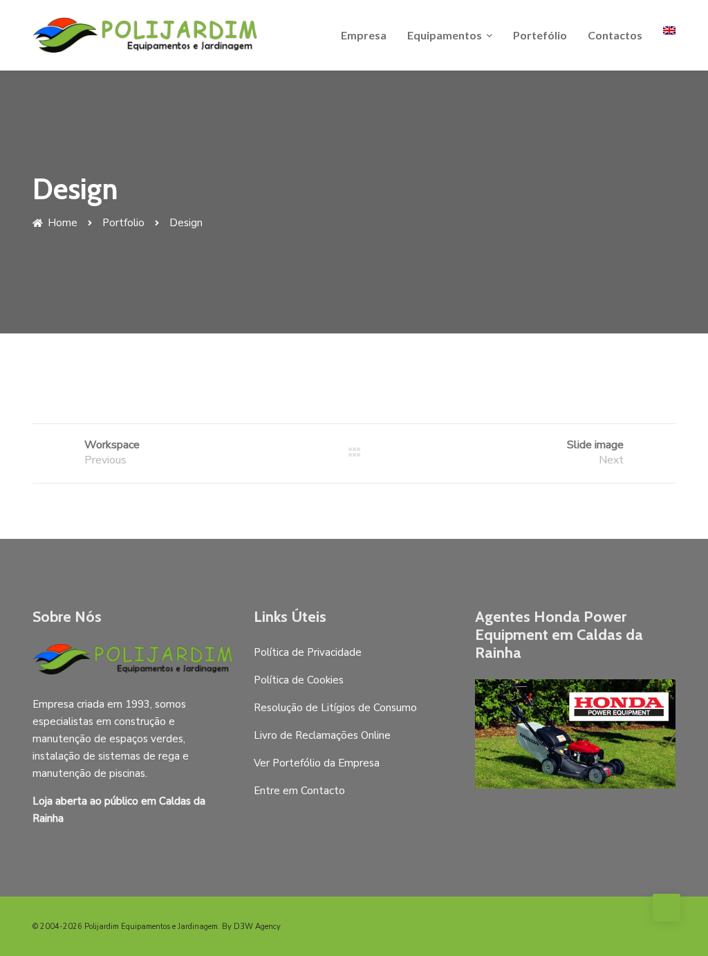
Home (61, 223)
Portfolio (123, 223)
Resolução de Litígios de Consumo (335, 708)
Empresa (363, 35)
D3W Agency (257, 926)
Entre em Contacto (299, 791)
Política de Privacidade (308, 652)
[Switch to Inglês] (669, 30)
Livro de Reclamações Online (322, 735)
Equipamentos (444, 35)
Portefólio (540, 35)
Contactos (615, 35)
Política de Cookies (299, 680)
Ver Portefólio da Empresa (317, 763)
